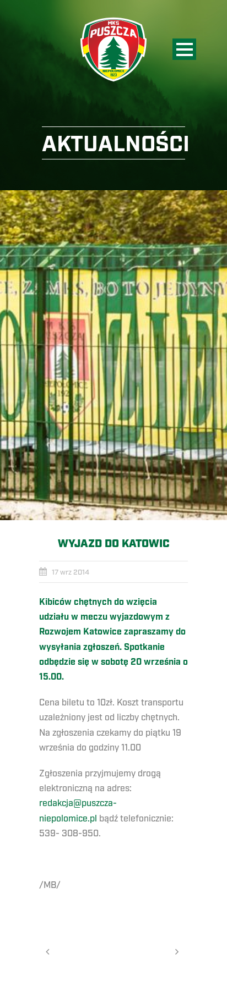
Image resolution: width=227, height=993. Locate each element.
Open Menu (184, 49)
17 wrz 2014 (70, 572)
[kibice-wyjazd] (113, 355)
